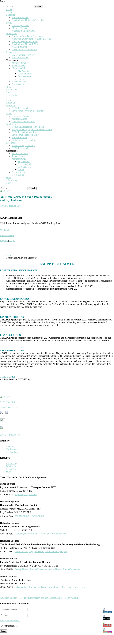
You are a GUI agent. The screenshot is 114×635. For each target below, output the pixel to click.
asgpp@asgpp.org (8, 407)
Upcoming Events (20, 25)
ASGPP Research (20, 17)
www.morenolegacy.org (56, 551)
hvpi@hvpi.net (22, 516)
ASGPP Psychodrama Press (25, 41)
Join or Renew (19, 65)
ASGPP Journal (19, 47)
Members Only (19, 68)
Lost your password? (10, 620)
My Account (24, 71)
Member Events (19, 28)
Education (10, 15)
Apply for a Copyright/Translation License (32, 39)
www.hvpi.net (37, 516)
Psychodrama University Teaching (28, 20)
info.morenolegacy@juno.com (29, 551)
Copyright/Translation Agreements (28, 36)
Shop (8, 87)
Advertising (11, 89)
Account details (25, 73)
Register (4, 240)
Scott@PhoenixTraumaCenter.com (31, 569)
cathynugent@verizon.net (27, 533)
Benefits (10, 446)
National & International (23, 31)
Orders (21, 79)
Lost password (24, 76)
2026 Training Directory (23, 55)
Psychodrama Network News (25, 44)
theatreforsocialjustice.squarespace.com (66, 587)
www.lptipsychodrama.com (53, 533)
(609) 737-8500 (7, 402)
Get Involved (12, 452)
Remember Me (10, 625)
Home (9, 9)
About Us (10, 12)
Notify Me (5, 230)
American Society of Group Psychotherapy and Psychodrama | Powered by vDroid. (39, 598)
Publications (11, 33)
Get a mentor (18, 84)
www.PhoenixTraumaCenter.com (64, 569)
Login (15, 95)
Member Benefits (20, 63)
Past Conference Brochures (24, 49)
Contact (9, 92)
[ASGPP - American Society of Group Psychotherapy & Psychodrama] (5, 191)
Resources (11, 52)
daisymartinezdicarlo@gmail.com (31, 587)
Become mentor (19, 81)
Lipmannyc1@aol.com (26, 494)
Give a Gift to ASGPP (10, 205)
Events (9, 23)
